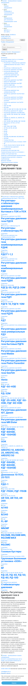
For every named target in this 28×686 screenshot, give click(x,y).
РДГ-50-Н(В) (7, 105)
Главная (3, 52)
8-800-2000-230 (5, 36)
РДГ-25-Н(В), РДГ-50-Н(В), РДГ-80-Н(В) (15, 109)
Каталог (3, 659)
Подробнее (4, 214)
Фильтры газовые (6, 160)
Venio (5, 104)
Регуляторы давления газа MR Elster (14, 112)
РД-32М (6, 107)
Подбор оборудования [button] (7, 42)
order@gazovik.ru (6, 38)
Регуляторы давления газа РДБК (13, 80)
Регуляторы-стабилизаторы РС (13, 68)
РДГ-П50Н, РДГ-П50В (10, 126)
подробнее (14, 679)
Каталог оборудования (13, 52)
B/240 (5, 131)
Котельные (4, 57)
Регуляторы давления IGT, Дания (13, 111)
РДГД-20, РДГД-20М (10, 81)
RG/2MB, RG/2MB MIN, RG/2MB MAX (14, 136)
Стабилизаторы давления (11, 147)
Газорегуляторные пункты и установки (12, 59)
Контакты (18, 660)
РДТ (5, 88)
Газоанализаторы (6, 148)
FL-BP (5, 133)
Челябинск (13, 34)
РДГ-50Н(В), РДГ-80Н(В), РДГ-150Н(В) (14, 114)
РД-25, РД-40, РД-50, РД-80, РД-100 (14, 145)
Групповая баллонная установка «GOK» (15, 141)
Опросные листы (17, 659)
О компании (9, 659)
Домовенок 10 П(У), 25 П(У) (12, 123)
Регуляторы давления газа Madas (13, 97)
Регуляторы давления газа (8, 61)
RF (4, 143)
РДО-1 (5, 124)
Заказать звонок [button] (5, 673)
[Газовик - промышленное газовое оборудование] (14, 1)
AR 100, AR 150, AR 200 (10, 128)
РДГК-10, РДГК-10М (9, 85)
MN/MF (6, 135)
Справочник (12, 660)
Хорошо (14, 683)
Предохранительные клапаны (9, 162)
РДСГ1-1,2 (6, 78)
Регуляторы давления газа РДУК (13, 87)
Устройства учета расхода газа (10, 150)
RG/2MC (6, 138)
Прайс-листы (5, 660)
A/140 (5, 129)
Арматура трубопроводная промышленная (13, 155)
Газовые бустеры (9, 140)
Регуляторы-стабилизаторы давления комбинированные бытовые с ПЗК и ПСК (14, 64)
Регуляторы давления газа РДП (13, 83)
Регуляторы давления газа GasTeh (13, 102)
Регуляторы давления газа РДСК (13, 69)
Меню (4, 55)
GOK (5, 116)
